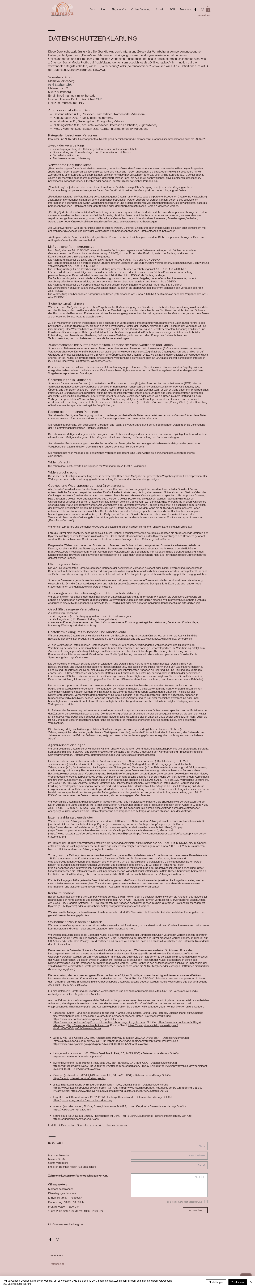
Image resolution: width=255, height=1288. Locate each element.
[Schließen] (251, 1282)
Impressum (56, 1255)
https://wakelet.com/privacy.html (72, 1109)
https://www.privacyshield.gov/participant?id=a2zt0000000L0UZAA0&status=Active (119, 1090)
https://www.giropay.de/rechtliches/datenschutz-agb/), (80, 830)
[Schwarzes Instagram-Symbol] (202, 9)
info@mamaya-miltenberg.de (65, 1224)
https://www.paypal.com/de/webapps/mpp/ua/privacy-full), (141, 824)
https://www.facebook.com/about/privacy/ (78, 1018)
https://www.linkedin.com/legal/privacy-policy (79, 1087)
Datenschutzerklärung (19, 1283)
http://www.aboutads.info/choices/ (154, 548)
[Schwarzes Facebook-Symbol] (195, 9)
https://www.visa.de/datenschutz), (139, 830)
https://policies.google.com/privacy (74, 1040)
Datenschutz (57, 1263)
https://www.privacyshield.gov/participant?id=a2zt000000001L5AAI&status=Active (100, 1043)
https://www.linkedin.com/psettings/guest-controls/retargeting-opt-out (160, 1087)
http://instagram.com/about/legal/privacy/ (77, 1056)
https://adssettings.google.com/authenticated (134, 1040)
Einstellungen (216, 1282)
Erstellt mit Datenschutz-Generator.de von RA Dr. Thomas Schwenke (88, 1125)
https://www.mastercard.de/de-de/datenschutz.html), (80, 833)
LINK (81, 103)
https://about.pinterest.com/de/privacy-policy (79, 1078)
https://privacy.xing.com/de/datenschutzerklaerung (82, 1100)
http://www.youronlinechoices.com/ (69, 551)
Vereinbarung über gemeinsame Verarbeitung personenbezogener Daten (101, 1015)
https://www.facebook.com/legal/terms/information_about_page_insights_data (99, 1022)
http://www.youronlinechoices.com (88, 1025)
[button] (208, 9)
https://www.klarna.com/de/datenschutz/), (73, 827)
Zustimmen (237, 1282)
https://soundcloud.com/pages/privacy (75, 1118)
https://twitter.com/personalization (119, 1065)
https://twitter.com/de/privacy (70, 1065)
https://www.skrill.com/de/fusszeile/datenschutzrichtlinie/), (139, 827)
